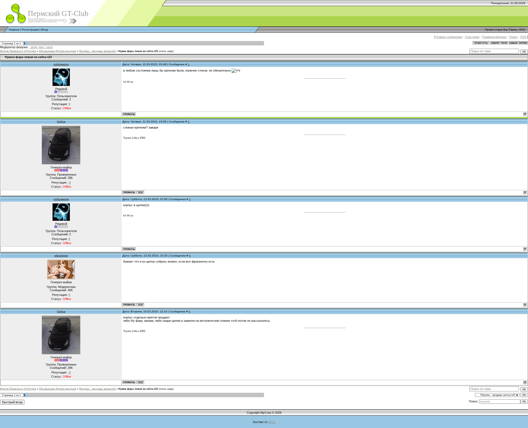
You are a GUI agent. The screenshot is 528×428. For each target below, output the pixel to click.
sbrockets (61, 255)
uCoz (272, 422)
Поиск (513, 37)
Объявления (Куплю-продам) (57, 51)
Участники (472, 37)
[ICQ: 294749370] (140, 304)
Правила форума (494, 37)
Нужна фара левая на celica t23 (138, 51)
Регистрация (30, 29)
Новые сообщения (449, 37)
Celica (61, 121)
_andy (33, 47)
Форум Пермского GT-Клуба (18, 51)
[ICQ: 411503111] (140, 192)
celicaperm (61, 64)
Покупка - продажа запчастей (97, 51)
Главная (14, 29)
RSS (522, 29)
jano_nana (46, 47)
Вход (44, 29)
